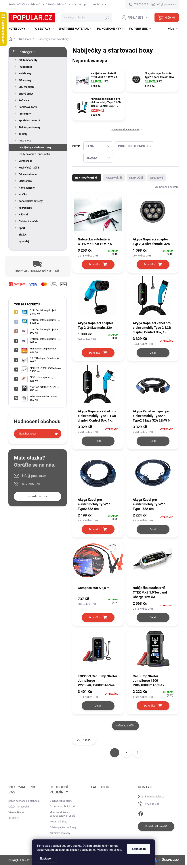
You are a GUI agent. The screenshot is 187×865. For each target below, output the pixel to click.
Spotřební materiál (30, 120)
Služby (22, 234)
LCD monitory (26, 86)
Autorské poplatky (60, 833)
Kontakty (98, 4)
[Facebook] (140, 813)
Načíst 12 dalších (125, 725)
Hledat (107, 17)
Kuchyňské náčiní (29, 167)
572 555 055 (31, 484)
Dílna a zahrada (28, 174)
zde (119, 849)
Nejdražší (136, 177)
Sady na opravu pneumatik (35, 154)
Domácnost (25, 160)
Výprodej (24, 241)
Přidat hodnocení (27, 433)
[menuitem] (19, 28)
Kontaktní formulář (37, 496)
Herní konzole (27, 187)
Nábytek (23, 214)
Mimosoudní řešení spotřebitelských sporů (62, 814)
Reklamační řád (58, 821)
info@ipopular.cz (34, 476)
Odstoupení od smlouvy (63, 827)
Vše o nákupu (79, 4)
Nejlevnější (114, 177)
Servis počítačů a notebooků (24, 4)
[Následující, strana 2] (126, 752)
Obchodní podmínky (61, 800)
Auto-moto (25, 140)
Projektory (25, 113)
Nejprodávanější (86, 177)
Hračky (23, 194)
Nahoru (87, 739)
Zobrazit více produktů (126, 129)
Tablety (23, 134)
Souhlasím (139, 849)
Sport (22, 228)
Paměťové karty (28, 107)
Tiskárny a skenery (29, 127)
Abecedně (156, 177)
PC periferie (26, 66)
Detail (153, 352)
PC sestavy (25, 80)
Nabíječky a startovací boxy (35, 147)
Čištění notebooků (56, 4)
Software (24, 100)
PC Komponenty (28, 60)
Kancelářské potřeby (31, 201)
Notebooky (25, 73)
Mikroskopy (25, 207)
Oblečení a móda (28, 221)
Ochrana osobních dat (62, 806)
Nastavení (46, 858)
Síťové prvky (26, 93)
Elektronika (25, 180)
